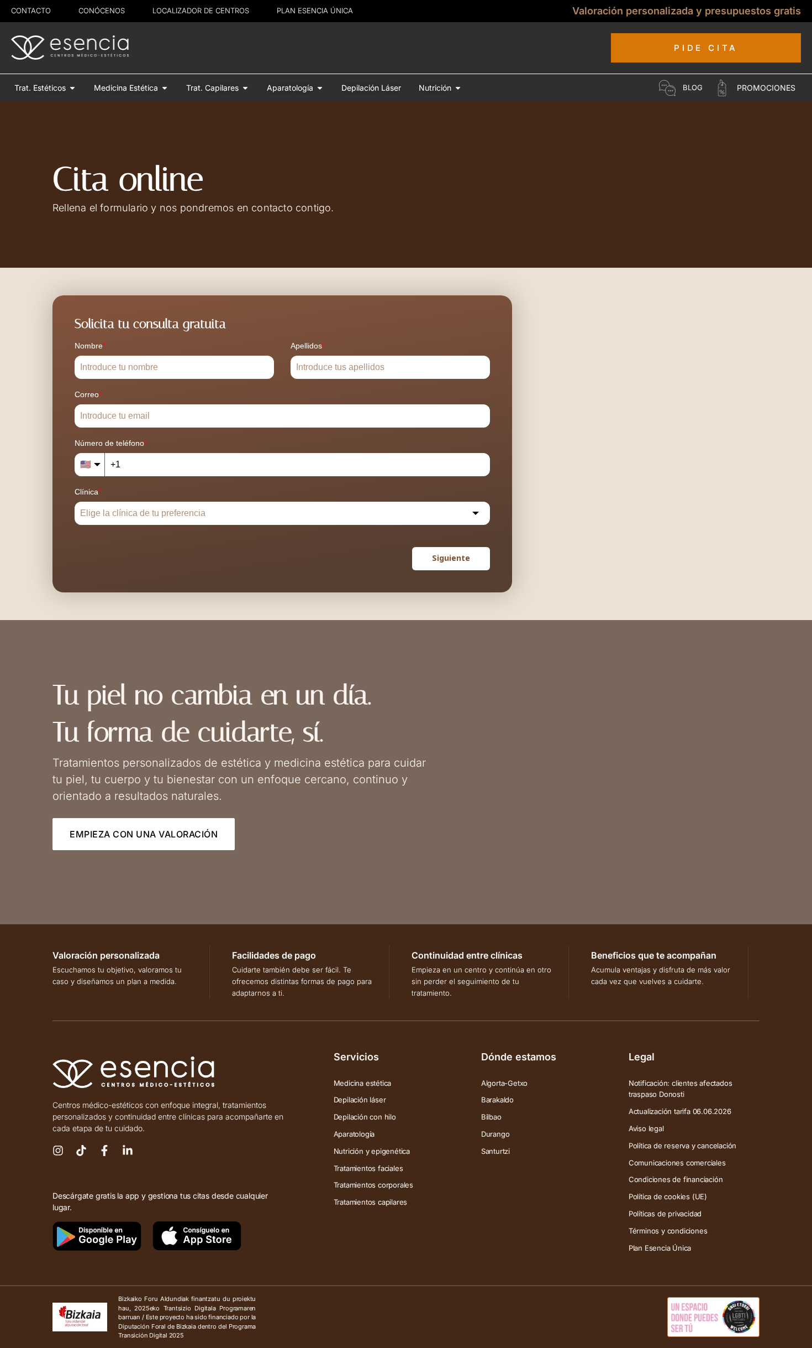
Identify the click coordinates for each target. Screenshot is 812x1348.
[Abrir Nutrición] (458, 87)
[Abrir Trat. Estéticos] (72, 87)
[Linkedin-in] (127, 1150)
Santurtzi (495, 1151)
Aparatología (354, 1134)
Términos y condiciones (668, 1230)
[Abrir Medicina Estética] (164, 87)
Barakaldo (497, 1099)
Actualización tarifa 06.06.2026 (680, 1111)
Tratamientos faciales (368, 1168)
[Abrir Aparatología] (320, 87)
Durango (495, 1134)
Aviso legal (646, 1128)
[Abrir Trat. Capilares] (245, 87)
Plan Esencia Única (660, 1247)
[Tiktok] (81, 1150)
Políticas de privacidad (665, 1213)
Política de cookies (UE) (668, 1196)
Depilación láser (360, 1099)
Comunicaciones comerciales (677, 1162)
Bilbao (491, 1116)
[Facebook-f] (104, 1150)
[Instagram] (58, 1150)
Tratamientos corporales (373, 1184)
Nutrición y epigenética (372, 1151)
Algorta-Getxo (504, 1083)
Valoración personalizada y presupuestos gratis (686, 11)
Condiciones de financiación (676, 1179)
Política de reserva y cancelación (682, 1145)
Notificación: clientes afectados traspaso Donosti (680, 1089)
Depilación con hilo (365, 1116)
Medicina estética (363, 1083)
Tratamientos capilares (371, 1202)
